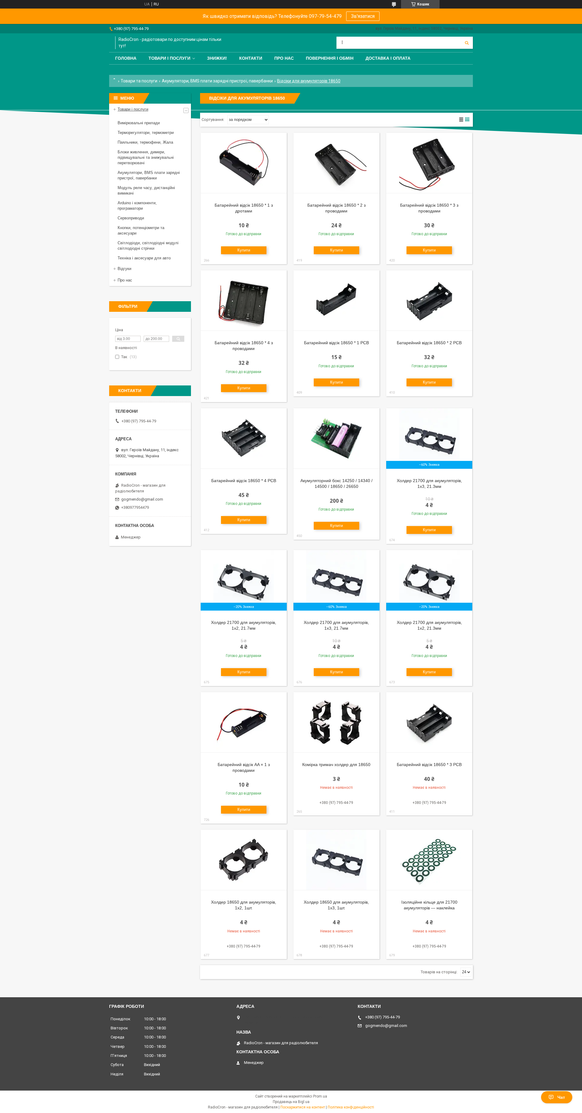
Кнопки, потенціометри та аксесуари (141, 230)
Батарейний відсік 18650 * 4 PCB (243, 480)
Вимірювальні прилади (139, 123)
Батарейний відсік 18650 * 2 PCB (429, 342)
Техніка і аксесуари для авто (144, 258)
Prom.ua (320, 1096)
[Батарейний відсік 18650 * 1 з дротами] (244, 163)
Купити (243, 250)
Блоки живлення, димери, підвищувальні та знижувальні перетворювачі (146, 157)
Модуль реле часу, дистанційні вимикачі (146, 190)
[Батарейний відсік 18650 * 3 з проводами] (429, 163)
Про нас (284, 58)
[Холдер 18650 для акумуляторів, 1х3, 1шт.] (336, 860)
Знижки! (217, 58)
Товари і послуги (169, 58)
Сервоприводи (131, 218)
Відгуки (124, 268)
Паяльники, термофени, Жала (145, 142)
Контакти (250, 58)
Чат (561, 1097)
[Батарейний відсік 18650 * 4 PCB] (244, 438)
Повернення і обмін (329, 58)
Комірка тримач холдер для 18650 (336, 764)
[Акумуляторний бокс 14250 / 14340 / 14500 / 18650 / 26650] (336, 438)
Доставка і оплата (388, 58)
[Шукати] (467, 43)
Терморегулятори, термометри (146, 132)
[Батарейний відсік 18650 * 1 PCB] (336, 300)
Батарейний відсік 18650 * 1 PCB (336, 342)
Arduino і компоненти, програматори (137, 206)
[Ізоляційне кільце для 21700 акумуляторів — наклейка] (429, 860)
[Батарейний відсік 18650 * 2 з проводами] (336, 163)
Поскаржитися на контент (302, 1107)
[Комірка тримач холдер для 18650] (336, 722)
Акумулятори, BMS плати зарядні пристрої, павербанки (217, 80)
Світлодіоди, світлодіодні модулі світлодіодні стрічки (148, 246)
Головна (125, 58)
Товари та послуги (139, 80)
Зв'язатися (363, 16)
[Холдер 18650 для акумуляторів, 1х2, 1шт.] (244, 860)
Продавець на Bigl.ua (291, 1102)
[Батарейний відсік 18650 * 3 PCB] (429, 722)
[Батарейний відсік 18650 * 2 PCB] (429, 300)
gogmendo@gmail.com (142, 499)
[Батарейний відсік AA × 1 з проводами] (244, 722)
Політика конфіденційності (351, 1107)
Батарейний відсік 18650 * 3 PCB (429, 764)
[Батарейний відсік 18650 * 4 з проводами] (244, 300)
